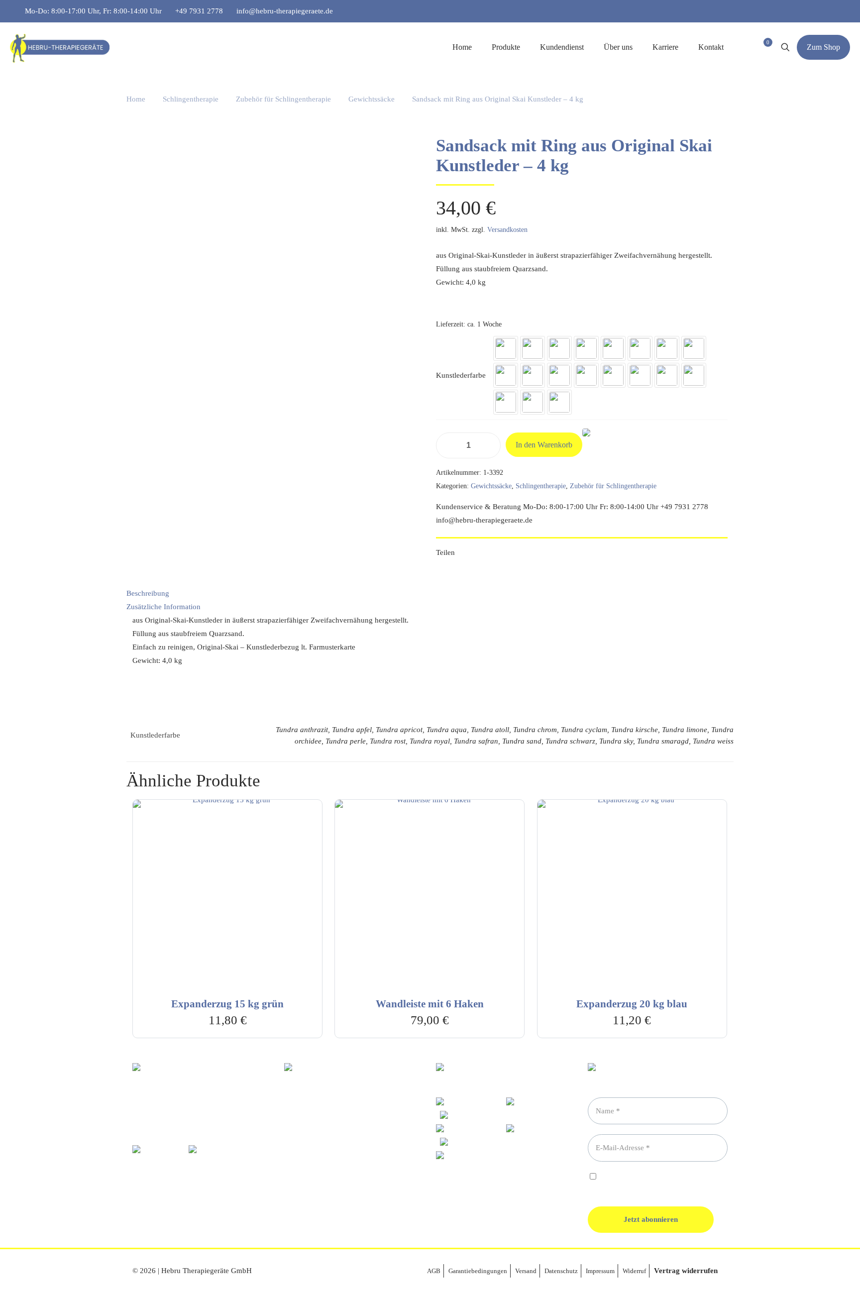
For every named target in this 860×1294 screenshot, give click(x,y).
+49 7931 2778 (199, 11)
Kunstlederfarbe (461, 375)
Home (135, 99)
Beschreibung (147, 593)
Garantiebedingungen (477, 1271)
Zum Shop (823, 47)
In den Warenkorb (544, 444)
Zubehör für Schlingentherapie (283, 99)
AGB (433, 1271)
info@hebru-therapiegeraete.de (284, 11)
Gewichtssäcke (371, 99)
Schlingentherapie (190, 99)
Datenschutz (561, 1271)
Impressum (600, 1271)
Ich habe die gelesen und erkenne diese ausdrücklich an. (647, 1181)
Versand (526, 1271)
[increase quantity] (489, 445)
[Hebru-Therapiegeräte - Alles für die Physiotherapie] (59, 47)
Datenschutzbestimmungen (670, 1177)
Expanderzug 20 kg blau (631, 1004)
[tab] (430, 593)
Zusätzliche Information (163, 607)
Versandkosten (507, 229)
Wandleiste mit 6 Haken (430, 1004)
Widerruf (634, 1271)
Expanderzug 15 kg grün (227, 1004)
